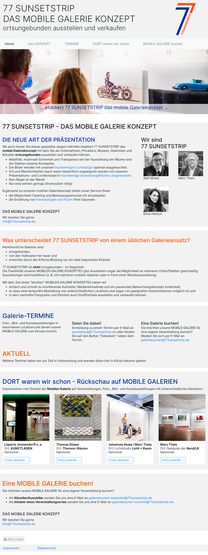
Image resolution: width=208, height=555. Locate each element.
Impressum (11, 548)
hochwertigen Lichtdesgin (74, 167)
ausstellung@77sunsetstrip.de (94, 332)
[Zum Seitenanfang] (13, 539)
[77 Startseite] (185, 19)
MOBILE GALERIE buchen (163, 44)
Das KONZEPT (39, 44)
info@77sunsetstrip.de (18, 221)
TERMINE (72, 44)
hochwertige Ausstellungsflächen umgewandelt (96, 175)
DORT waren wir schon (111, 44)
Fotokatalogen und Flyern (54, 199)
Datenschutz (47, 548)
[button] (15, 81)
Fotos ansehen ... (17, 460)
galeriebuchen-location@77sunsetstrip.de (142, 502)
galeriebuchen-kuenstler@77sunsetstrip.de (120, 498)
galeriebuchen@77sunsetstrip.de (165, 340)
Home (15, 44)
